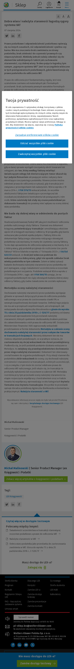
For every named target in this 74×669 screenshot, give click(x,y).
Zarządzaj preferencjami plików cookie (37, 135)
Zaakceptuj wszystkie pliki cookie (37, 154)
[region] (37, 127)
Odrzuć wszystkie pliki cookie (37, 143)
